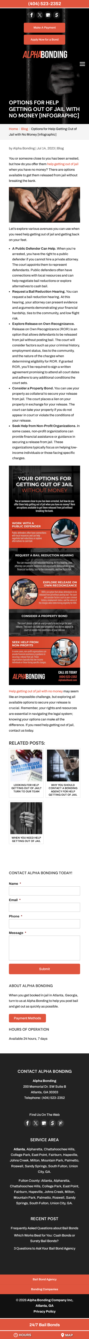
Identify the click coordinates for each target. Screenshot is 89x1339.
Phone (15, 916)
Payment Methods (27, 1018)
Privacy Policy (45, 1311)
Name (15, 883)
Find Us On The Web (44, 1114)
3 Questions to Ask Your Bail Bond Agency (44, 1248)
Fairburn (55, 1155)
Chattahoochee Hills (59, 1149)
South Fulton (57, 1166)
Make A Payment (45, 27)
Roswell (17, 1166)
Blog (60, 148)
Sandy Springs (36, 1166)
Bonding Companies (44, 1289)
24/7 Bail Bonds (44, 1324)
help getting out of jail (62, 164)
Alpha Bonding (24, 148)
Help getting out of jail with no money (36, 691)
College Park (20, 1155)
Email (15, 900)
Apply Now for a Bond (45, 39)
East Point (39, 1155)
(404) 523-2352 (44, 3)
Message (17, 933)
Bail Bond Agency (45, 1279)
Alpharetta (34, 1149)
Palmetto (71, 1160)
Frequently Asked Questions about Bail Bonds (44, 1228)
